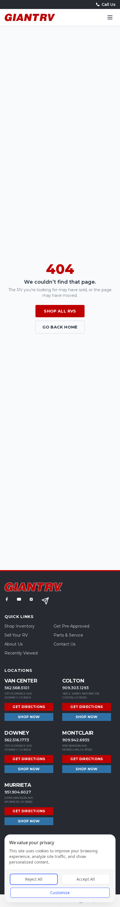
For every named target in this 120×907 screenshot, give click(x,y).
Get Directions (29, 707)
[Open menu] (110, 17)
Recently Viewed (21, 653)
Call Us (109, 4)
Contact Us (64, 644)
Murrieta (17, 785)
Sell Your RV (16, 635)
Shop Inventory (19, 626)
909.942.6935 (75, 739)
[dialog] (60, 868)
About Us (13, 644)
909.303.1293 (75, 687)
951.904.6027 (17, 792)
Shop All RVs (60, 311)
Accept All (85, 879)
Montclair (77, 733)
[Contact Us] (45, 601)
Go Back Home (59, 327)
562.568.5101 (16, 687)
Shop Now (29, 717)
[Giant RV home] (29, 17)
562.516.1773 (16, 739)
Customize (60, 892)
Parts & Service (68, 635)
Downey (16, 733)
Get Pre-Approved (71, 626)
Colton (73, 681)
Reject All (33, 879)
